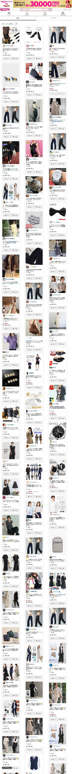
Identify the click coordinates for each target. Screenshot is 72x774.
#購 (14, 242)
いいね (15, 58)
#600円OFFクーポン (31, 341)
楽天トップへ (67, 9)
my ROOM (63, 13)
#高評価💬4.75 (10, 242)
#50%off (17, 128)
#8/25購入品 (55, 121)
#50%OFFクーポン (54, 155)
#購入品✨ (60, 121)
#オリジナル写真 (8, 283)
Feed (9, 13)
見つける (27, 13)
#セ (5, 579)
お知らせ (45, 13)
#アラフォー (12, 170)
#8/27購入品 (12, 241)
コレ (7, 58)
